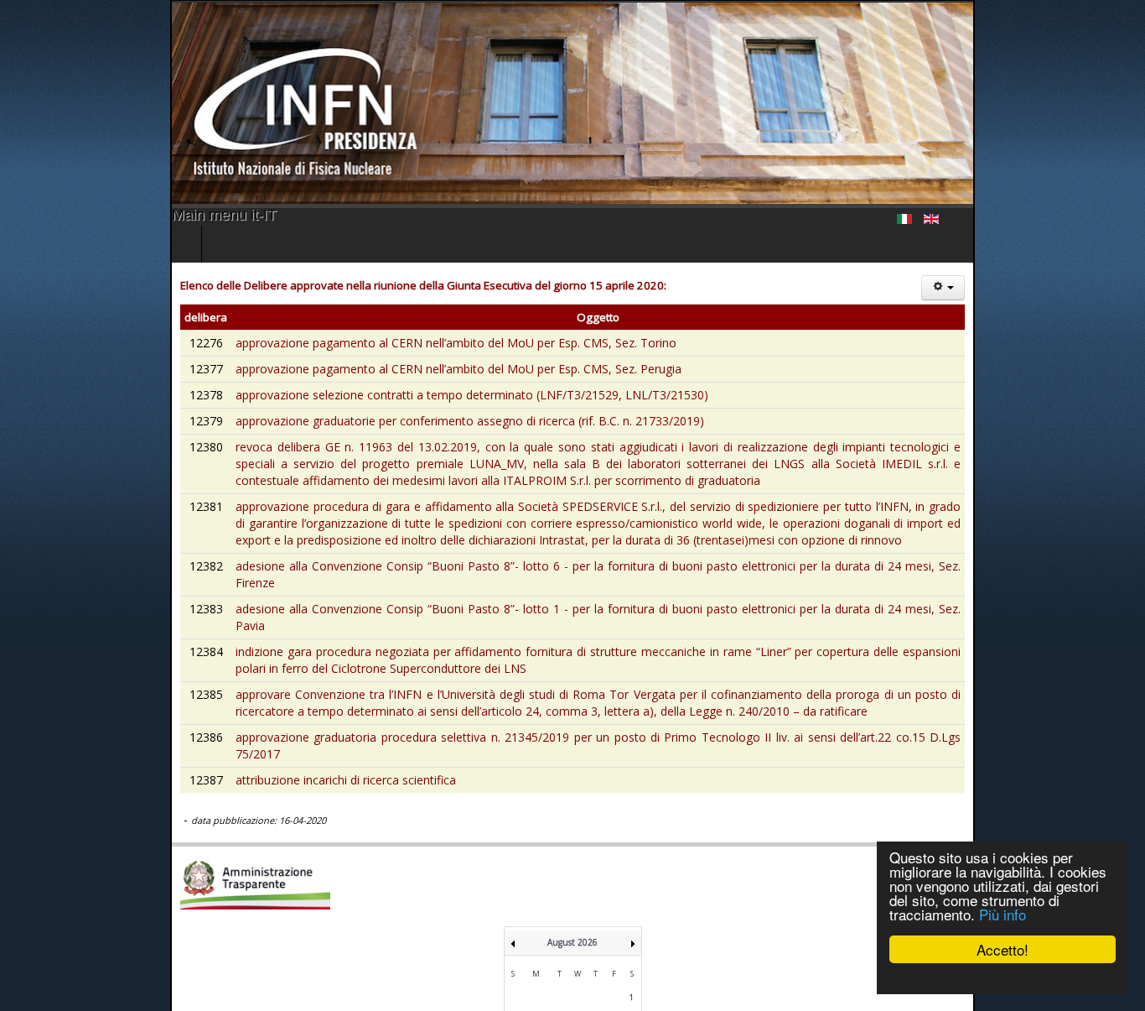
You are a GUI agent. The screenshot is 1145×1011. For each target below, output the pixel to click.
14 (613, 931)
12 (577, 931)
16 (513, 950)
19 (577, 950)
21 (613, 950)
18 (560, 950)
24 (536, 967)
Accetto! (1002, 949)
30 (513, 985)
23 (513, 967)
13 (596, 931)
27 (596, 967)
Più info (1002, 914)
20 (596, 950)
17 (536, 950)
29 (632, 967)
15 (632, 931)
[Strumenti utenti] (1113, 287)
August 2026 (572, 841)
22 (632, 950)
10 (536, 931)
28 (613, 967)
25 (560, 967)
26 (577, 967)
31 (536, 985)
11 (560, 931)
